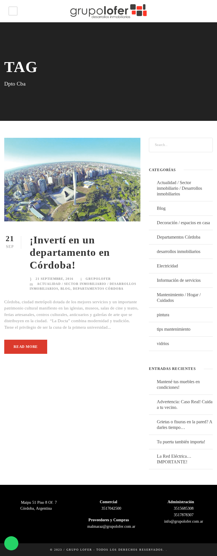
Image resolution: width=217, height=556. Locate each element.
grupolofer (98, 278)
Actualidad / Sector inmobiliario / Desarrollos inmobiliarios (179, 188)
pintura (163, 314)
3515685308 (183, 508)
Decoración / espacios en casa (183, 222)
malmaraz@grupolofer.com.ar (110, 526)
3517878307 (183, 515)
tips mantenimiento (173, 329)
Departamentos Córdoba (98, 288)
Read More (26, 346)
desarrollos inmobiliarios (178, 251)
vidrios (163, 343)
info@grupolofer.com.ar (183, 521)
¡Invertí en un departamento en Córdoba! (70, 252)
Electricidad (167, 265)
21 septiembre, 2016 (54, 278)
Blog (65, 288)
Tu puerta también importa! (181, 441)
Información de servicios (179, 280)
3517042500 (110, 508)
